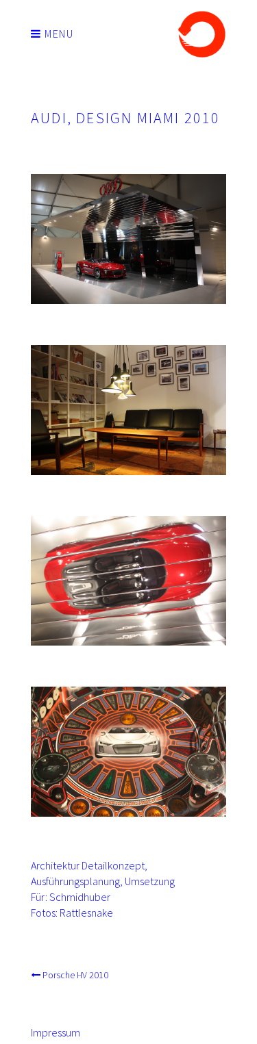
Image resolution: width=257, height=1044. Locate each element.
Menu (58, 33)
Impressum (55, 1032)
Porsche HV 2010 (75, 975)
